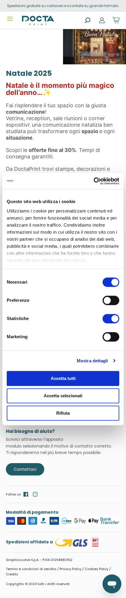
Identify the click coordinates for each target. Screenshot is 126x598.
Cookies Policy (96, 569)
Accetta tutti (63, 378)
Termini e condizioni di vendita (31, 569)
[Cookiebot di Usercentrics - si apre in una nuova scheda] (93, 181)
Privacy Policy (70, 569)
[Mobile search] (88, 21)
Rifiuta (63, 413)
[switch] (111, 300)
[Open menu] (10, 19)
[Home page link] (38, 20)
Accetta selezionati (63, 395)
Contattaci (25, 469)
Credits (12, 574)
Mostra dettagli (92, 360)
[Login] (102, 20)
